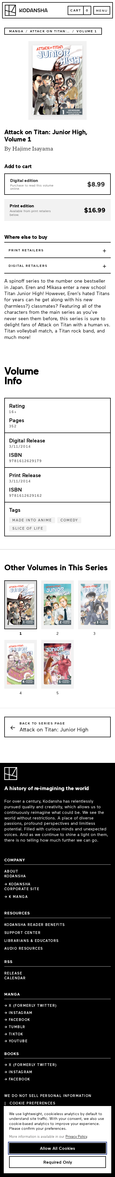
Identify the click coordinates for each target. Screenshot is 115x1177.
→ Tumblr (14, 1027)
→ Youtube (16, 1041)
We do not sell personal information (47, 1096)
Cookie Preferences (32, 1103)
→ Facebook (17, 1019)
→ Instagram (18, 1012)
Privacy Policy (76, 1136)
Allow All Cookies (57, 1148)
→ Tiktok (13, 1034)
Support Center (22, 932)
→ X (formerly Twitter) (30, 1005)
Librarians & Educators (31, 940)
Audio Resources (23, 948)
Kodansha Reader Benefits (34, 924)
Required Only (57, 1161)
